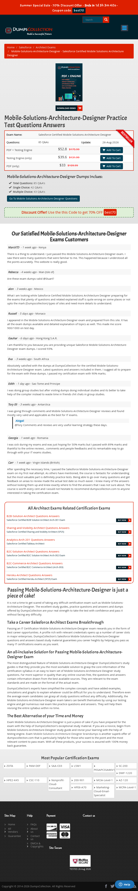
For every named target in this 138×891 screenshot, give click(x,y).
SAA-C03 (56, 766)
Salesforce (25, 47)
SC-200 (123, 766)
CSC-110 (33, 780)
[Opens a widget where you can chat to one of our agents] (124, 884)
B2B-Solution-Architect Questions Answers (33, 516)
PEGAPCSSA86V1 (104, 769)
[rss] (134, 886)
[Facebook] (106, 886)
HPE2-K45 (12, 780)
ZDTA (9, 766)
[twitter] (113, 886)
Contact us (35, 837)
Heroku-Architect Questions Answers (29, 575)
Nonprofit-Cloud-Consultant (56, 784)
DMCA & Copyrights (36, 845)
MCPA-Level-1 (127, 787)
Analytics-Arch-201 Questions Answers (31, 539)
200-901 (78, 780)
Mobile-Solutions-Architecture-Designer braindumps (65, 734)
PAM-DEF (34, 766)
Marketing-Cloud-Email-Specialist (102, 791)
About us (34, 830)
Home (11, 47)
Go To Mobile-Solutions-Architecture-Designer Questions (43, 198)
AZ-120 (123, 780)
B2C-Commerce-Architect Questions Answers (35, 563)
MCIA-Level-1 (104, 780)
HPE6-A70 (79, 787)
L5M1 (77, 766)
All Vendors (13, 830)
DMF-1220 (125, 773)
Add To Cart (113, 150)
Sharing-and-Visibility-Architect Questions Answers (38, 528)
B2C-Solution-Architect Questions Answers (33, 551)
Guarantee (13, 836)
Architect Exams (46, 47)
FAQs (34, 824)
